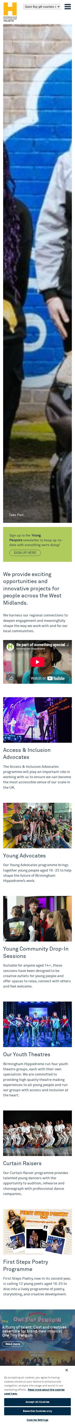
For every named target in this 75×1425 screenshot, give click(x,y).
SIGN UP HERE (25, 553)
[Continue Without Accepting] (66, 1370)
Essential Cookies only (37, 1411)
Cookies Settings (37, 1420)
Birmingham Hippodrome (10, 12)
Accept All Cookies (37, 1402)
